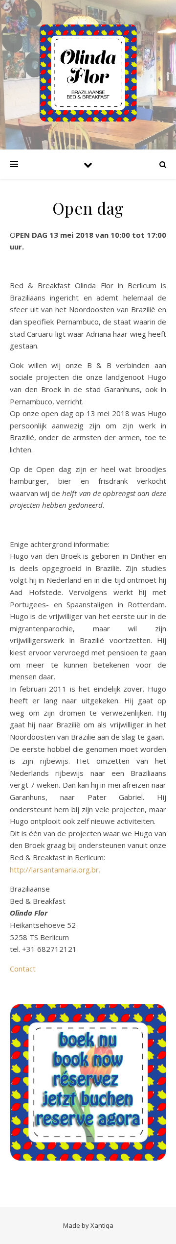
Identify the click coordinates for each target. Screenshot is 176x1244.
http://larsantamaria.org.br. (55, 869)
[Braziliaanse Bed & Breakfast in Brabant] (88, 73)
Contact (23, 968)
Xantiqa (101, 1225)
